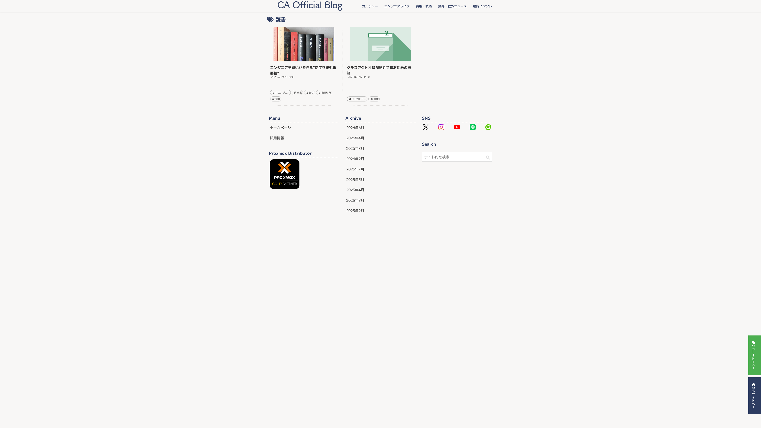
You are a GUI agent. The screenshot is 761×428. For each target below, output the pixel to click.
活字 (311, 92)
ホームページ (280, 127)
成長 (299, 92)
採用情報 (277, 137)
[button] (487, 157)
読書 (277, 99)
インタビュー (359, 99)
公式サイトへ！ (753, 397)
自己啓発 (326, 92)
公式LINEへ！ (753, 357)
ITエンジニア (282, 92)
